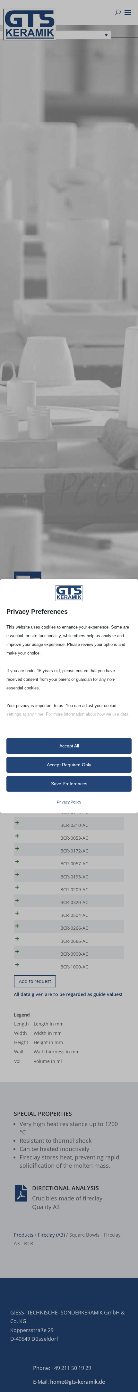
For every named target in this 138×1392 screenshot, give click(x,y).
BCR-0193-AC (74, 877)
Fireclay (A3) (51, 1234)
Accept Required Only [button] (69, 764)
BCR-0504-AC (74, 915)
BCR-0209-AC (74, 889)
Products (23, 1234)
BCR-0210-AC (74, 825)
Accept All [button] (69, 745)
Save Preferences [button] (69, 783)
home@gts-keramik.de (77, 1381)
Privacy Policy (69, 802)
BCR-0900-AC (74, 954)
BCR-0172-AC (74, 851)
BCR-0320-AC (74, 902)
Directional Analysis (65, 1188)
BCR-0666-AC (74, 941)
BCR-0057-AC (74, 864)
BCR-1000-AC (74, 967)
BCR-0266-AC (74, 928)
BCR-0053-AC (74, 838)
